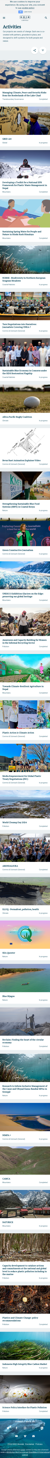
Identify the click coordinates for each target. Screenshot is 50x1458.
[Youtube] (16, 1439)
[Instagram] (25, 1431)
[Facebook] (16, 1431)
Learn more (28, 12)
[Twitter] (8, 1431)
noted (22, 1450)
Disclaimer (29, 1444)
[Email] (33, 1439)
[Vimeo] (25, 1439)
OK (20, 12)
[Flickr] (33, 1431)
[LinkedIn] (42, 1431)
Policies (38, 1444)
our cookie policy (26, 8)
